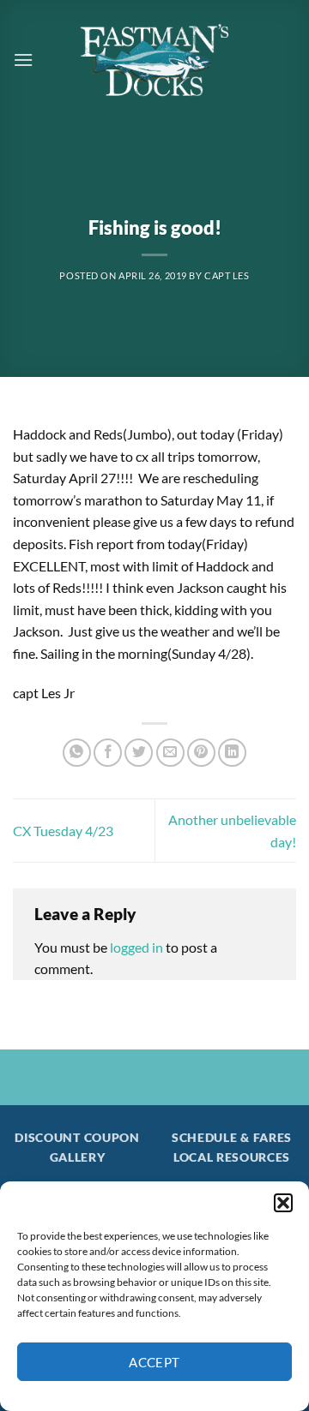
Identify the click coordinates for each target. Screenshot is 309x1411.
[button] (283, 1202)
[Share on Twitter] (138, 752)
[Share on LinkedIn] (232, 752)
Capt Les (226, 275)
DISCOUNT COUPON (77, 1138)
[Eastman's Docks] (154, 60)
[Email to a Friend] (170, 752)
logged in (136, 947)
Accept (154, 1362)
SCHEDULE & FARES (232, 1138)
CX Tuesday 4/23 (63, 830)
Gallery (78, 1157)
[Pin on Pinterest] (201, 752)
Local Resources (231, 1157)
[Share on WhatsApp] (77, 752)
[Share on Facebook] (108, 752)
